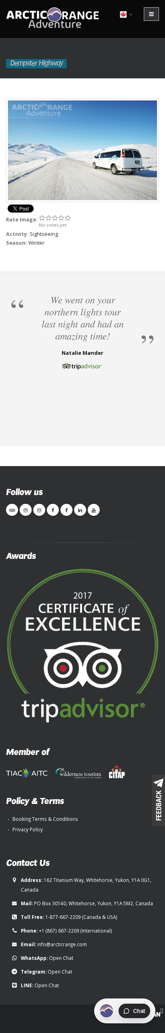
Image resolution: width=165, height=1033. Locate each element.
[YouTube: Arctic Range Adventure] (94, 510)
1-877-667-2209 (63, 917)
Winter (36, 242)
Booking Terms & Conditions (45, 819)
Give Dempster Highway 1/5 (42, 218)
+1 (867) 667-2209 (59, 930)
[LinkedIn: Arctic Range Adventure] (80, 510)
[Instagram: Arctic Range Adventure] (26, 510)
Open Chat (61, 958)
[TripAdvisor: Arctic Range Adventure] (12, 510)
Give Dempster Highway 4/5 (61, 218)
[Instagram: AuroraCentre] (39, 510)
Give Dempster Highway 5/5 (67, 218)
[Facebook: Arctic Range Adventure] (53, 510)
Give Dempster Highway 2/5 (48, 218)
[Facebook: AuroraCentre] (66, 510)
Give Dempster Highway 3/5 (55, 218)
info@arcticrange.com (62, 944)
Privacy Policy (27, 829)
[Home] (55, 18)
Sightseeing (44, 233)
